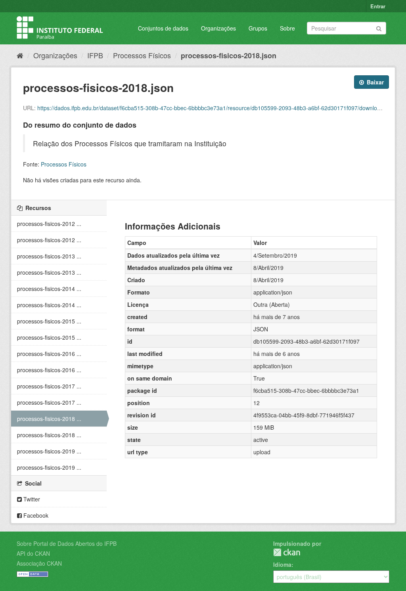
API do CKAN (33, 553)
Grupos (258, 28)
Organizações (218, 28)
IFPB (95, 55)
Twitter (31, 499)
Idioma (282, 564)
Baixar (374, 82)
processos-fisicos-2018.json (228, 55)
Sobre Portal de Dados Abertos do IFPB (67, 543)
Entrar (377, 6)
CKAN (286, 552)
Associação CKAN (39, 563)
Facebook (35, 515)
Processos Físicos (142, 55)
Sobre (287, 28)
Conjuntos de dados (163, 28)
